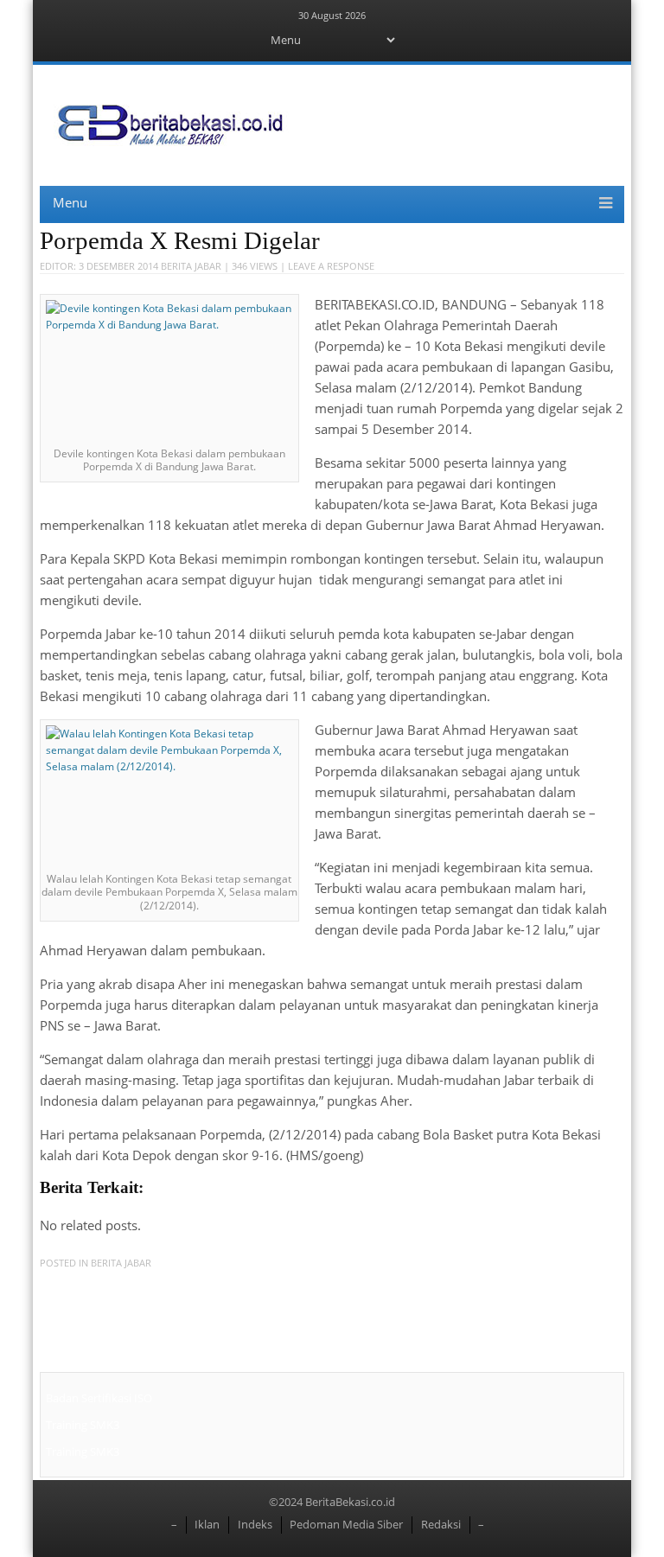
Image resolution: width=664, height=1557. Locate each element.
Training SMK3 (82, 1425)
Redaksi (441, 1524)
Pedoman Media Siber (346, 1524)
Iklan (207, 1524)
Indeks (255, 1524)
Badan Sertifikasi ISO (99, 1398)
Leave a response (331, 265)
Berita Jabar (191, 265)
